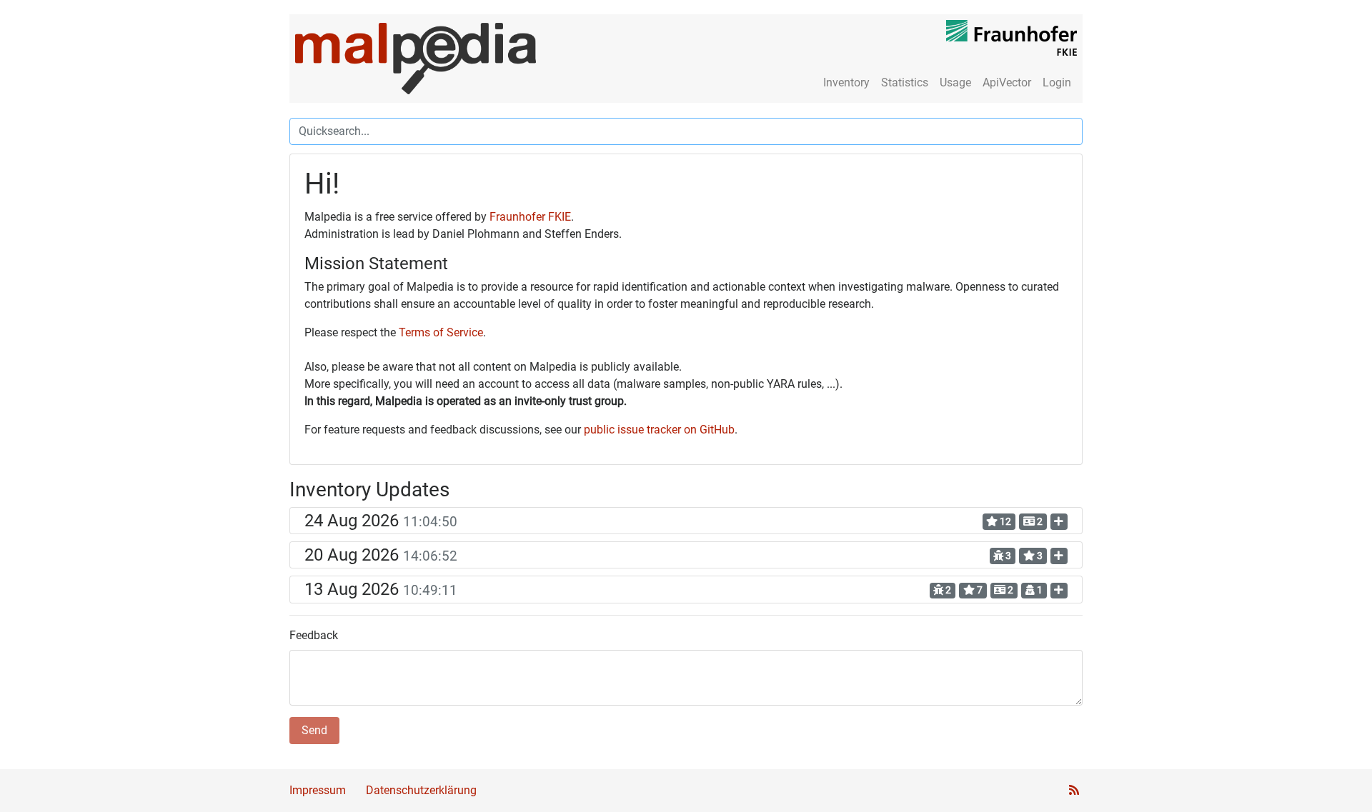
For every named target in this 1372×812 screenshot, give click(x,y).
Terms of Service (441, 332)
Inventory (846, 82)
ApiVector (1007, 82)
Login (1057, 82)
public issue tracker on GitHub (659, 429)
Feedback (313, 635)
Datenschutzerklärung (421, 790)
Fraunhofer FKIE (530, 217)
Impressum (317, 790)
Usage (955, 82)
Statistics (904, 82)
